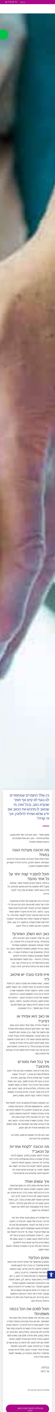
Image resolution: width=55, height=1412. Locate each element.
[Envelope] (53, 2)
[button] (49, 9)
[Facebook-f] (41, 2)
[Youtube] (45, 2)
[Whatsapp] (49, 2)
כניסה (22, 2)
